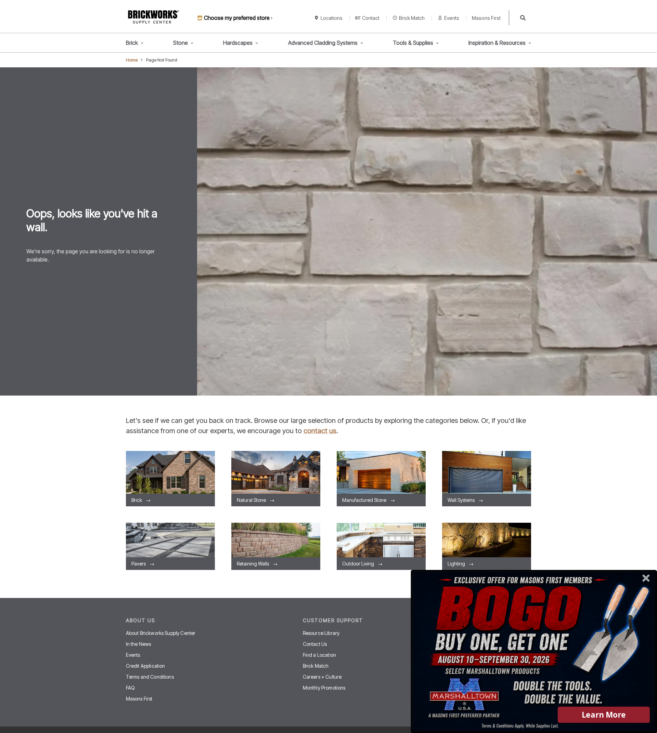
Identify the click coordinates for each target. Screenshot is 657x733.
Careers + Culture (322, 677)
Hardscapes (238, 42)
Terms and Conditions (150, 677)
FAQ (130, 688)
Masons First (486, 18)
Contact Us (315, 644)
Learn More (604, 714)
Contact (370, 18)
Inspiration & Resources (497, 42)
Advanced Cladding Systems (323, 42)
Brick (132, 42)
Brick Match (412, 18)
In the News (138, 644)
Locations (332, 18)
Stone (180, 42)
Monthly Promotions (324, 688)
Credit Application (145, 666)
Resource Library (321, 633)
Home (132, 60)
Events (451, 18)
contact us (320, 431)
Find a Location (319, 655)
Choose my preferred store (237, 17)
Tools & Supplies (413, 42)
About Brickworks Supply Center (161, 633)
